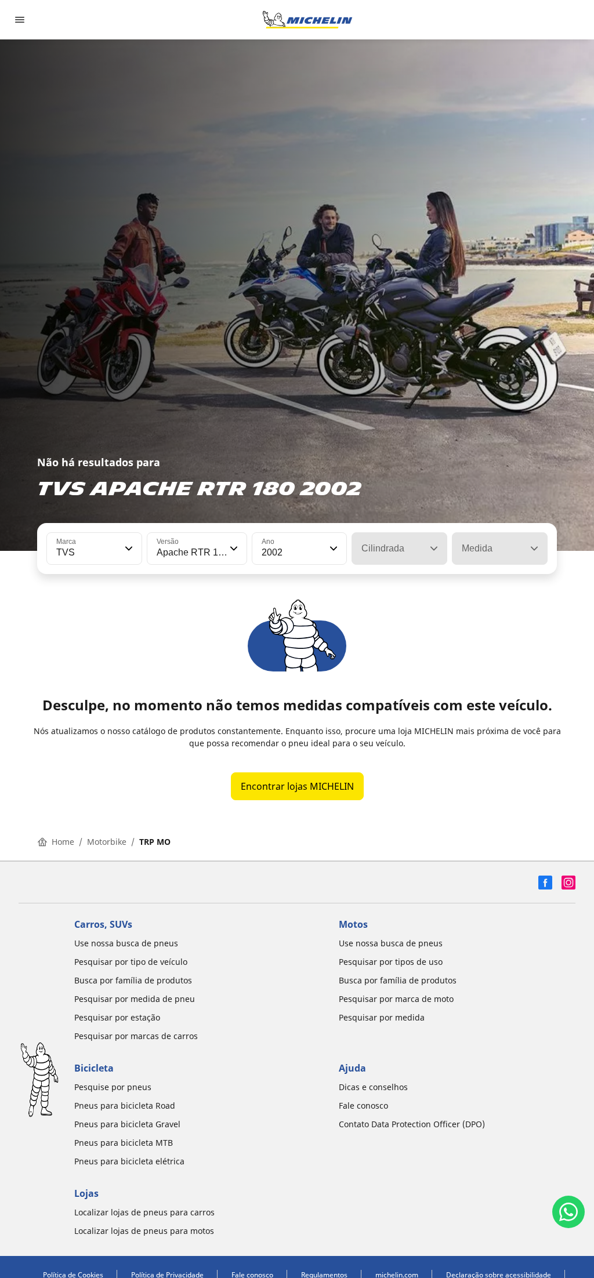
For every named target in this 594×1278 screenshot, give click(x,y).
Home (63, 841)
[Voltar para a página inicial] (307, 19)
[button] (127, 548)
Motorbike (106, 841)
